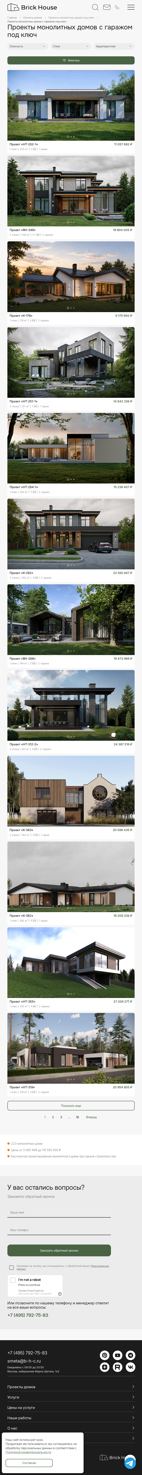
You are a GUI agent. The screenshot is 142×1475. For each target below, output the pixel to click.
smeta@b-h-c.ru (24, 1361)
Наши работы (19, 1418)
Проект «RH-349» (23, 230)
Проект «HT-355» (23, 1001)
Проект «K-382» (21, 915)
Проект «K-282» (21, 573)
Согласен (29, 1463)
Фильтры (74, 60)
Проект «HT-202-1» (24, 144)
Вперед (91, 1117)
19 (77, 1117)
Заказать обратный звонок (59, 1250)
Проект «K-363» (21, 830)
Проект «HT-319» (22, 1087)
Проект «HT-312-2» (24, 744)
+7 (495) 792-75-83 (27, 1315)
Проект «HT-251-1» (24, 401)
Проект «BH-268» (23, 658)
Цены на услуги (21, 1407)
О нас (12, 1428)
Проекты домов (21, 1387)
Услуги (13, 1397)
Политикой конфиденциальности (28, 1452)
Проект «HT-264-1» (24, 487)
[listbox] (125, 54)
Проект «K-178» (21, 315)
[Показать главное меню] (131, 7)
